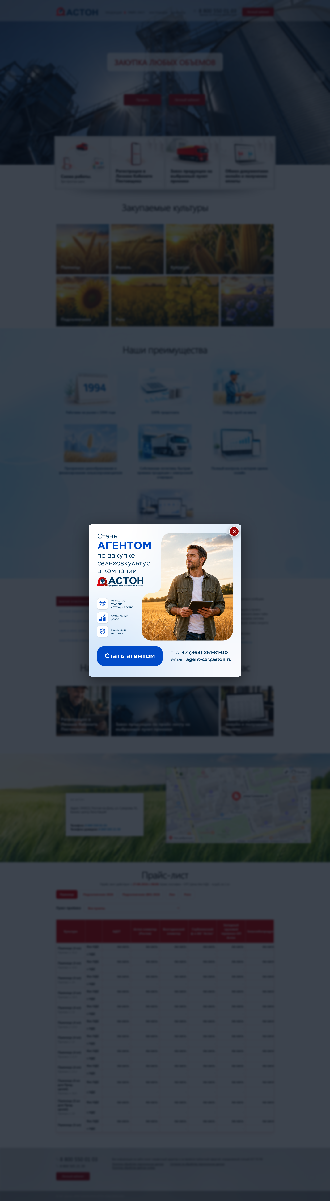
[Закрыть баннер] (234, 531)
